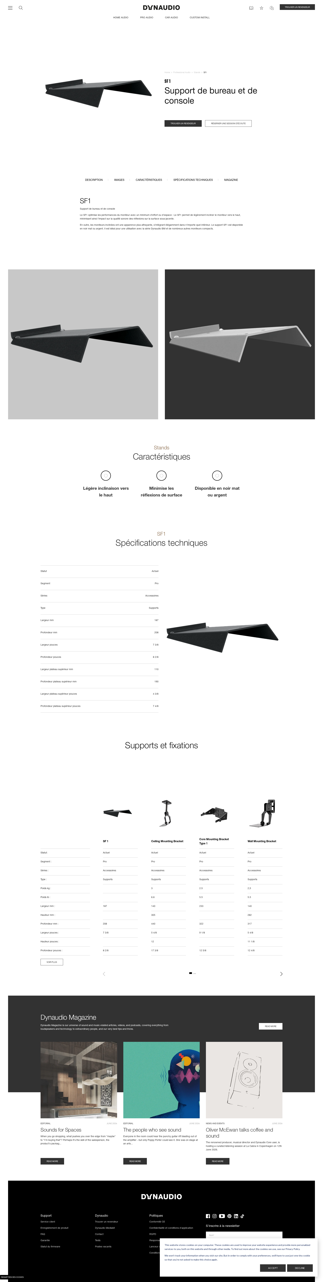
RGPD (152, 1234)
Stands (197, 73)
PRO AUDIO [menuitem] (146, 18)
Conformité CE (157, 1222)
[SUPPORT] (272, 8)
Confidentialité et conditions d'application (171, 1228)
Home (167, 73)
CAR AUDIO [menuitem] (171, 18)
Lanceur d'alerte (158, 1247)
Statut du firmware (50, 1247)
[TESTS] (261, 8)
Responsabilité (157, 1240)
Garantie (45, 1240)
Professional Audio (181, 73)
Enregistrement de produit (54, 1228)
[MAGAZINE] (251, 8)
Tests (97, 1240)
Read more (270, 1027)
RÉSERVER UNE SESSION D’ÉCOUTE (228, 124)
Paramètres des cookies (12, 1277)
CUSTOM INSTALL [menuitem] (200, 18)
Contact (99, 1234)
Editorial (46, 1124)
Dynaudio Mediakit (105, 1228)
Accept (273, 1268)
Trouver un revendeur (106, 1222)
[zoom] (99, 94)
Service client (48, 1222)
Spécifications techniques (193, 180)
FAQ (43, 1234)
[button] (104, 974)
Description (94, 180)
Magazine (231, 180)
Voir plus (52, 962)
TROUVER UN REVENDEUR (297, 7)
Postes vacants (103, 1247)
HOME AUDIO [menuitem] (120, 18)
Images (119, 180)
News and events (215, 1124)
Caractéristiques (149, 180)
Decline (300, 1268)
